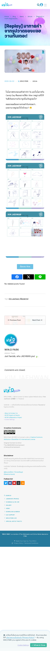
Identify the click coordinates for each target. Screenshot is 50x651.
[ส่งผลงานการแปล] (9, 474)
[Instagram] (18, 483)
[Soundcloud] (23, 483)
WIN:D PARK (24, 81)
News (22, 16)
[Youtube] (14, 483)
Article (30, 16)
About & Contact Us (11, 413)
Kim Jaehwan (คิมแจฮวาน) (18, 299)
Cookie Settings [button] (10, 419)
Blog (14, 16)
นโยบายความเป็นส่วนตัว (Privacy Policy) (20, 637)
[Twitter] (6, 483)
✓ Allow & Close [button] (38, 645)
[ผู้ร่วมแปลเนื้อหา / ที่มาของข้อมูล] (13, 472)
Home (6, 16)
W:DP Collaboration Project (13, 417)
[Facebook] (10, 483)
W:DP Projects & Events (12, 415)
